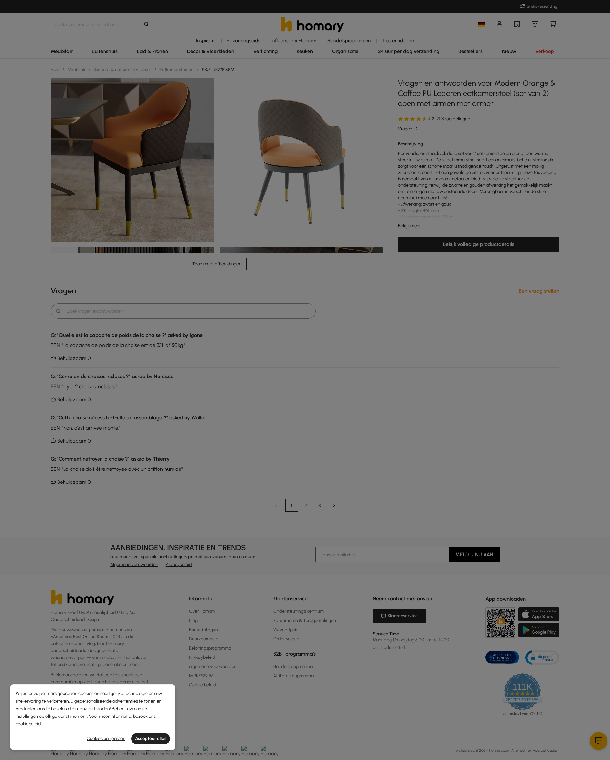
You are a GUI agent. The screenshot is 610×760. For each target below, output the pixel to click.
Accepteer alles (150, 738)
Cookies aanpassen (106, 738)
